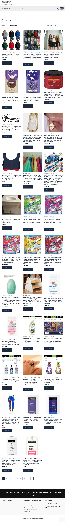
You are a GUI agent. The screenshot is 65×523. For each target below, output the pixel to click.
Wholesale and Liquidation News (32, 508)
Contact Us (27, 511)
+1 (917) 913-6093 (52, 503)
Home (3, 16)
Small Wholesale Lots (29, 506)
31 (28, 478)
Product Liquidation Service (31, 509)
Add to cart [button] (7, 63)
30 (24, 478)
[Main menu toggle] (61, 3)
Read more (49, 427)
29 (21, 478)
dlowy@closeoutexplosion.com (54, 507)
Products (26, 504)
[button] (58, 9)
